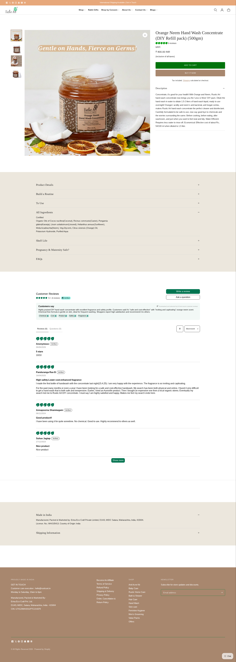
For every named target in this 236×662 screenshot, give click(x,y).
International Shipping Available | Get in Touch (118, 3)
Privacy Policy (103, 595)
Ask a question (183, 297)
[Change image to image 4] (16, 73)
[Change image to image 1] (16, 35)
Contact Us (140, 10)
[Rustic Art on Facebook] (7, 3)
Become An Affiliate (105, 580)
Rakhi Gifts (93, 10)
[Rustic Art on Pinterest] (13, 3)
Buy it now (190, 73)
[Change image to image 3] (16, 60)
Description (161, 88)
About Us (126, 10)
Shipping (186, 80)
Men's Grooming (136, 614)
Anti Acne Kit (134, 584)
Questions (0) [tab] (55, 329)
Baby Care (133, 588)
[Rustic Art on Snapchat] (19, 3)
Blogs (153, 10)
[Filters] (179, 329)
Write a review (183, 291)
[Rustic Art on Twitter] (10, 3)
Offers (131, 621)
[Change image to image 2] (16, 48)
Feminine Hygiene (137, 610)
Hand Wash (134, 603)
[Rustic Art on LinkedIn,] (25, 3)
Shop (81, 10)
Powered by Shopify (42, 649)
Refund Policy (103, 587)
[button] (162, 43)
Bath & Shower (135, 596)
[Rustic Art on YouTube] (22, 3)
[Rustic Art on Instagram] (16, 3)
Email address (169, 589)
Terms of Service (104, 584)
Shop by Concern (109, 10)
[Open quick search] (215, 10)
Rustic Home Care (137, 592)
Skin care (133, 607)
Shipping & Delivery (105, 591)
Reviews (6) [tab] (42, 329)
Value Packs (134, 618)
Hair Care (133, 599)
